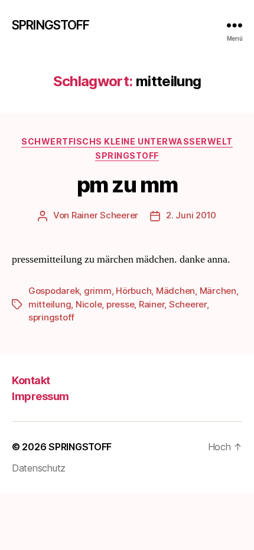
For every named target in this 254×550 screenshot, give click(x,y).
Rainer (151, 304)
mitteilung (49, 304)
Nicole (89, 304)
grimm (98, 290)
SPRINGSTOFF (50, 25)
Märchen (218, 290)
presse (120, 304)
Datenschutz (39, 468)
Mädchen (175, 290)
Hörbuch (133, 290)
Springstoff (127, 155)
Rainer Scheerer (104, 215)
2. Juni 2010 (191, 215)
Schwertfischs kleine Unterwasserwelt (126, 141)
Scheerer (188, 304)
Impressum (40, 396)
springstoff (51, 317)
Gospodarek (53, 290)
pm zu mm (127, 185)
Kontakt (31, 380)
